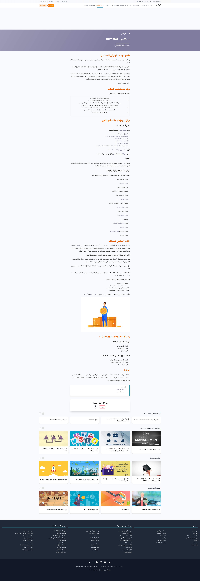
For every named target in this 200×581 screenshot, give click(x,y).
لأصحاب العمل (43, 1)
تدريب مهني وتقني (161, 540)
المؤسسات (86, 5)
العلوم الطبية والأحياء (94, 533)
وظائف (130, 5)
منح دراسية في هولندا (61, 552)
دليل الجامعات (92, 5)
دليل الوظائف (99, 5)
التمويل (98, 146)
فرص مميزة (195, 526)
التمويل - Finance (123, 134)
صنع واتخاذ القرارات (118, 223)
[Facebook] (150, 2)
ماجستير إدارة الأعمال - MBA (120, 146)
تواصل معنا (51, 1)
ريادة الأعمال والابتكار (94, 538)
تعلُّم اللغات (86, 294)
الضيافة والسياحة (95, 540)
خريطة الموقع (79, 566)
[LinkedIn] (143, 2)
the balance (120, 392)
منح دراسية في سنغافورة (27, 536)
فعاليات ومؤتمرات (161, 533)
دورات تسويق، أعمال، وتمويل (92, 531)
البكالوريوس (123, 130)
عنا (117, 566)
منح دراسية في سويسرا (28, 531)
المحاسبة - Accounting (121, 139)
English (63, 1)
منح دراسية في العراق (28, 547)
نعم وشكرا (102, 407)
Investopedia (120, 389)
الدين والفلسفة (95, 550)
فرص (151, 5)
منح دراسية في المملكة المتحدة (59, 536)
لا (95, 407)
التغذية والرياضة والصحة (126, 550)
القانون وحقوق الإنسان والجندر (125, 545)
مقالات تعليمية (116, 5)
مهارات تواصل (124, 215)
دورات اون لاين (144, 5)
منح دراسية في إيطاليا (28, 540)
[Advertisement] (100, 577)
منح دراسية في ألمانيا (61, 545)
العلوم (97, 543)
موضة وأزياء (96, 536)
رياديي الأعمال (79, 245)
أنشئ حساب (50, 5)
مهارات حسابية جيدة (122, 199)
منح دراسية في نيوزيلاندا (27, 550)
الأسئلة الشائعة (88, 566)
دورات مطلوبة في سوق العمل (125, 531)
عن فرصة (57, 1)
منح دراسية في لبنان (28, 538)
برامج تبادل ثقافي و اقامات (160, 543)
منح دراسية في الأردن (61, 533)
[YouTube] (137, 2)
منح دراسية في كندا (61, 540)
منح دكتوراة (195, 533)
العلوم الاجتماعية (95, 547)
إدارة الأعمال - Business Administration (116, 136)
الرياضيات (104, 146)
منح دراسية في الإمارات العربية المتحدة (57, 538)
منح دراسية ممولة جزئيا (192, 536)
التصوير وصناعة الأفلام (126, 538)
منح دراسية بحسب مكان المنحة (58, 526)
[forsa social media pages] (110, 562)
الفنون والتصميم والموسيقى (125, 536)
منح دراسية (195, 543)
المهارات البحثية (124, 227)
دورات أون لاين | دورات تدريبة (124, 526)
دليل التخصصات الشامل (119, 154)
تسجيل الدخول (43, 5)
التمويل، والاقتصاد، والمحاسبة (116, 150)
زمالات (164, 538)
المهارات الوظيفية (102, 294)
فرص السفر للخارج (136, 5)
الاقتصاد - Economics (121, 143)
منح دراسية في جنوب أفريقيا (26, 545)
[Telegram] (140, 2)
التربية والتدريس (128, 547)
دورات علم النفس (128, 543)
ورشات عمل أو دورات (161, 531)
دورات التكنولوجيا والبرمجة (126, 540)
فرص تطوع (163, 536)
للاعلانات (112, 566)
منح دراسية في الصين (61, 550)
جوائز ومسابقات (194, 545)
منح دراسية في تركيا (61, 547)
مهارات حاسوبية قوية (122, 207)
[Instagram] (145, 2)
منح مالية (196, 540)
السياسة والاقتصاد (95, 545)
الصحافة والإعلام (128, 552)
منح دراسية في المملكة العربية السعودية (24, 533)
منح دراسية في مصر (61, 543)
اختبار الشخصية (123, 5)
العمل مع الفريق (114, 231)
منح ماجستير (195, 531)
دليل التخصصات (108, 5)
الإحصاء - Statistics (122, 141)
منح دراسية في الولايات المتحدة (59, 531)
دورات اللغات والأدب (127, 533)
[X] (148, 2)
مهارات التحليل (124, 183)
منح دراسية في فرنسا (28, 543)
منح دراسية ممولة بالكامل (192, 538)
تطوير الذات (93, 294)
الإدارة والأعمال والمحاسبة (122, 45)
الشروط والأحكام (104, 566)
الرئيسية (121, 566)
